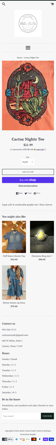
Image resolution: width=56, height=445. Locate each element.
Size (27, 157)
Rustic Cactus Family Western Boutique (35, 431)
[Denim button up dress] (14, 282)
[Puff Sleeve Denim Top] (14, 237)
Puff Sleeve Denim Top (14, 255)
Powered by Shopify (28, 434)
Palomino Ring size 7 (42, 255)
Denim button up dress (14, 302)
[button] (28, 149)
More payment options (28, 185)
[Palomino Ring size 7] (42, 237)
